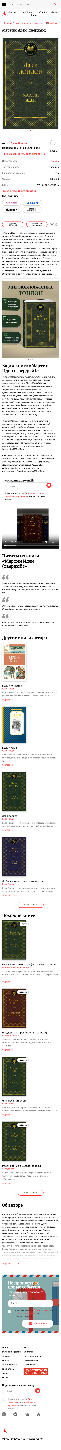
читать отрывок (13, 224)
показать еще (30, 905)
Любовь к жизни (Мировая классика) (24, 881)
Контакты (28, 1352)
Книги (34, 15)
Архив (5, 1378)
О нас (26, 1348)
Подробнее (7, 700)
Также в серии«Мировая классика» (24, 154)
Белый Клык (9, 747)
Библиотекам (8, 1369)
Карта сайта (29, 1365)
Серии (5, 1373)
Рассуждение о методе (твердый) (22, 1166)
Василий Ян (8, 1103)
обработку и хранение (16, 496)
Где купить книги (32, 1356)
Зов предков (9, 816)
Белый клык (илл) (12, 685)
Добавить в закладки (36, 224)
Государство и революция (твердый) (24, 1032)
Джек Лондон (19, 143)
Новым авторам (9, 1365)
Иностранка (26, 12)
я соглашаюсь (34, 493)
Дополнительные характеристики (20, 191)
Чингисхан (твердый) (15, 1100)
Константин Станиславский (16, 967)
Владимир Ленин (10, 1035)
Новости (6, 1356)
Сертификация (31, 1360)
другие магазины (32, 210)
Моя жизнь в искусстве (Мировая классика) (29, 964)
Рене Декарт (8, 1169)
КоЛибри (42, 12)
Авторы (5, 1360)
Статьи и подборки (11, 1352)
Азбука (12, 12)
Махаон (54, 12)
